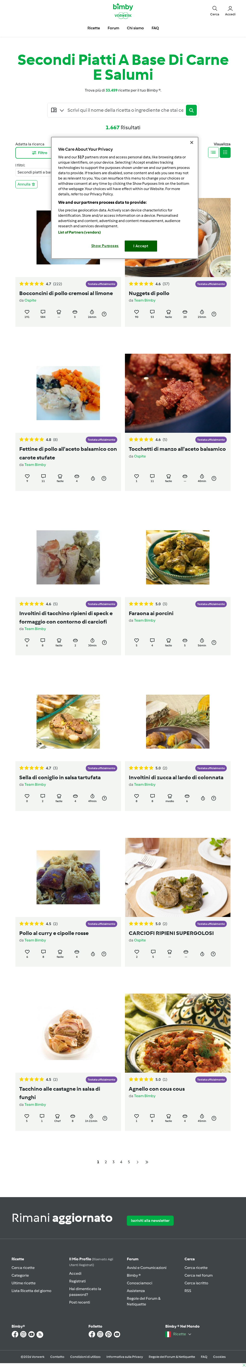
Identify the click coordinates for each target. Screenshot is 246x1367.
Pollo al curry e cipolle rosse (54, 933)
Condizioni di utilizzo (85, 1357)
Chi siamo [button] (135, 28)
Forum (132, 1259)
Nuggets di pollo (149, 293)
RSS (187, 1290)
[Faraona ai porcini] (178, 557)
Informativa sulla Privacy (124, 1357)
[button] (214, 10)
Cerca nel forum (198, 1275)
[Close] (191, 142)
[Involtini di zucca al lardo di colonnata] (178, 721)
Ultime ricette (24, 1283)
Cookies (219, 1357)
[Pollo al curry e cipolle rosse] (68, 877)
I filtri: (20, 165)
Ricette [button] (93, 28)
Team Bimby (144, 300)
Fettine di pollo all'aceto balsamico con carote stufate (68, 453)
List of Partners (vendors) (79, 232)
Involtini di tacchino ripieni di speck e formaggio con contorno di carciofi (66, 617)
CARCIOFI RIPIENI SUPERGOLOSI (171, 933)
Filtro (42, 152)
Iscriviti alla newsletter (150, 1220)
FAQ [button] (155, 28)
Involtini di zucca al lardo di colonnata (176, 777)
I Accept (140, 246)
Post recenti (79, 1302)
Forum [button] (113, 28)
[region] (124, 198)
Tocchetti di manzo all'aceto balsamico (177, 448)
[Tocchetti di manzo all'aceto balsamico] (178, 393)
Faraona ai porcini (151, 613)
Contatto (57, 1357)
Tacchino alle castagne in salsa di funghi (59, 1093)
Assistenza (136, 1290)
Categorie (20, 1275)
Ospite (30, 300)
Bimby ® (134, 1275)
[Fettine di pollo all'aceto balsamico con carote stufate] (68, 393)
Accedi (75, 1273)
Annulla (24, 184)
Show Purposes (105, 246)
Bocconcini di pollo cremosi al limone (66, 293)
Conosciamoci (139, 1283)
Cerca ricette (23, 1267)
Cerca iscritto (196, 1283)
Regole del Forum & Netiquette (172, 1357)
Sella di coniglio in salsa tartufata (60, 777)
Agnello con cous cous (157, 1088)
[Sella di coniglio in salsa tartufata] (68, 721)
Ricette (18, 1259)
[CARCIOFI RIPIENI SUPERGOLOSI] (178, 877)
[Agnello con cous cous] (178, 1033)
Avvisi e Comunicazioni (146, 1267)
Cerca (189, 1259)
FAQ (204, 1357)
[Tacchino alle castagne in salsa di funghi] (68, 1033)
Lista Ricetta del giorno (31, 1290)
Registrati (77, 1281)
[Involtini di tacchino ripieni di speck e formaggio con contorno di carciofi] (68, 557)
